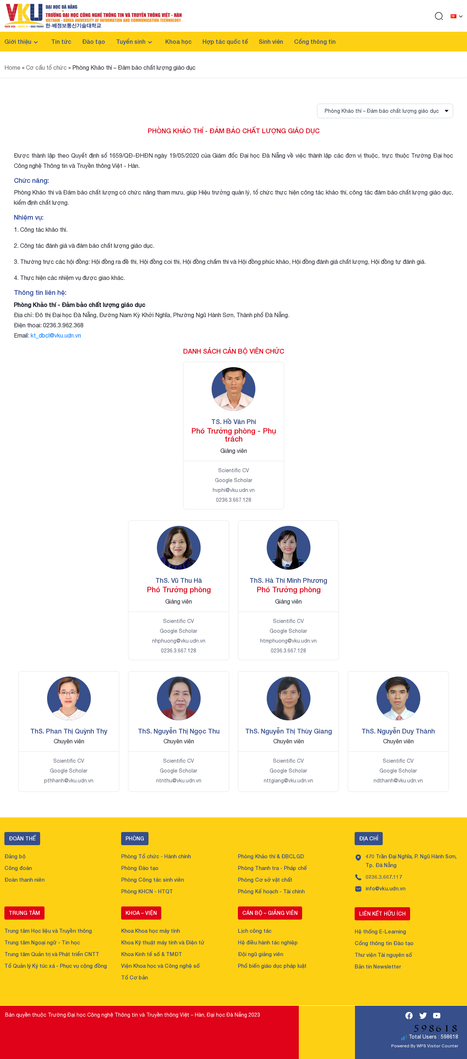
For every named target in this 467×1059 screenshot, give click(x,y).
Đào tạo (93, 41)
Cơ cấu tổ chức (46, 67)
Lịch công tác (254, 931)
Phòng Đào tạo (139, 868)
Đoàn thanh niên (24, 880)
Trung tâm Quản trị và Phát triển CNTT (51, 954)
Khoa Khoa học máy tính (150, 931)
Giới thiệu (17, 41)
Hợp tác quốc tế (225, 41)
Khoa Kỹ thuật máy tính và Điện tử (162, 942)
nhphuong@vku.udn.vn (178, 641)
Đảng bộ (15, 856)
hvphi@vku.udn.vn (234, 490)
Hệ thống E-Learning (380, 931)
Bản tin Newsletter (378, 966)
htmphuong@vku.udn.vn (288, 641)
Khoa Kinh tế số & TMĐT (151, 954)
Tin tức (61, 41)
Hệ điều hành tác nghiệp (268, 942)
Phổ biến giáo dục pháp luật (272, 966)
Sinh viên (271, 41)
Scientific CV (233, 470)
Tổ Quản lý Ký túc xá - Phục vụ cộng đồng (55, 966)
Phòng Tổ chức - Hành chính (156, 856)
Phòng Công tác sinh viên (152, 880)
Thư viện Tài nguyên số (383, 955)
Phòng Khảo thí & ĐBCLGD (271, 856)
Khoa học (178, 41)
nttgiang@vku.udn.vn (288, 780)
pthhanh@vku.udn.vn (68, 780)
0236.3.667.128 (233, 500)
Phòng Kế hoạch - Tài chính (271, 891)
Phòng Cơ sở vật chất (265, 880)
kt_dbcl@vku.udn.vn (56, 335)
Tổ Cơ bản (134, 977)
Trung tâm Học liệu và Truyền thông (48, 931)
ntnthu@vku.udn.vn (178, 780)
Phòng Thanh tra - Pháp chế (272, 868)
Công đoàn (18, 868)
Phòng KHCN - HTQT (147, 891)
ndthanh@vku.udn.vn (398, 780)
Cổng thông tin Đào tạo (384, 943)
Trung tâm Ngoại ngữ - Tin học (42, 942)
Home (12, 67)
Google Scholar (233, 480)
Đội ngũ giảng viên (260, 954)
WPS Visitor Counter (437, 1045)
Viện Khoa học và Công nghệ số (160, 966)
